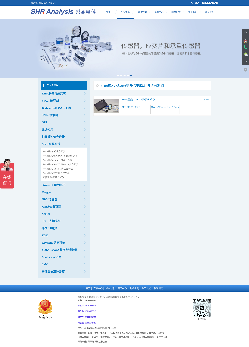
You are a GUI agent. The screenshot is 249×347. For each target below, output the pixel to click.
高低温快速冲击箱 (53, 271)
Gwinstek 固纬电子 (54, 184)
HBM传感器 (49, 199)
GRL (45, 122)
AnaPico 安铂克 (51, 257)
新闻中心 (159, 12)
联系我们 (209, 12)
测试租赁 (176, 12)
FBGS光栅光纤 (51, 221)
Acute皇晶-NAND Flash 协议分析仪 (60, 164)
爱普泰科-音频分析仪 (53, 177)
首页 (108, 12)
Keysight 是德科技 (53, 242)
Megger (46, 192)
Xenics (46, 213)
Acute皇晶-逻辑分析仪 (54, 151)
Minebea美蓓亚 (51, 206)
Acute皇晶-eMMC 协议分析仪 (57, 160)
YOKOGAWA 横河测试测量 (59, 249)
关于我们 (192, 12)
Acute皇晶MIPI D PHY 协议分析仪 (60, 155)
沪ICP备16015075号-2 (129, 297)
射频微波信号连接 (53, 136)
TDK (45, 235)
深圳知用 (47, 129)
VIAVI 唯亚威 (50, 100)
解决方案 (142, 12)
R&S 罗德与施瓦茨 (54, 93)
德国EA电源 (49, 228)
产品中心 (125, 12)
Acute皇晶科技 (51, 144)
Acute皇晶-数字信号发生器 (56, 173)
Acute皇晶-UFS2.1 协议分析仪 (58, 168)
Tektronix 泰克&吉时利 (56, 107)
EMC (45, 264)
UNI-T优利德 (50, 115)
